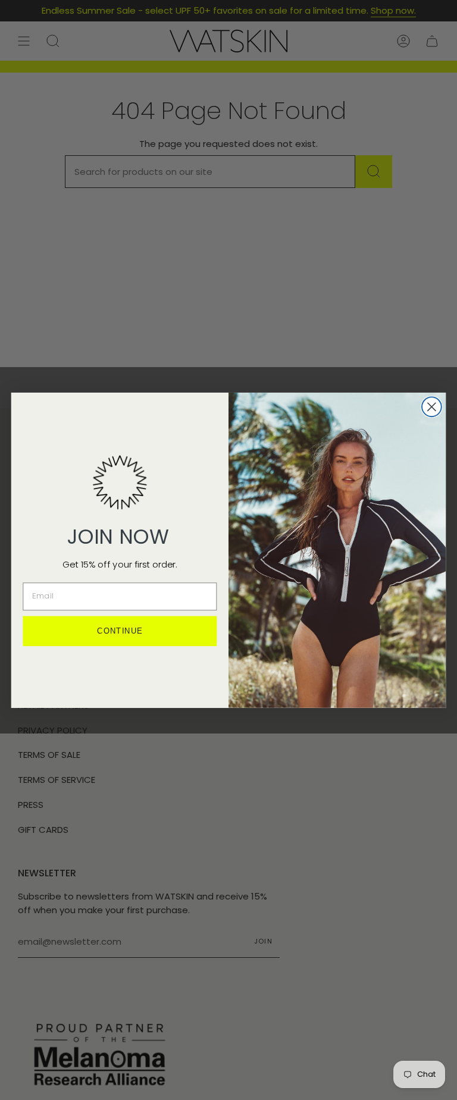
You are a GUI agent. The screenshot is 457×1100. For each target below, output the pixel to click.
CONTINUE (119, 630)
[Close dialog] (432, 406)
